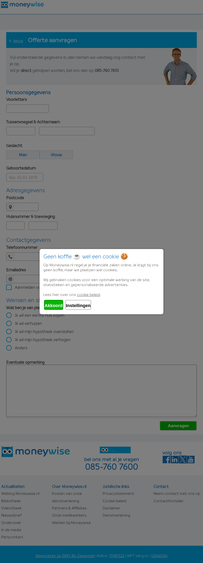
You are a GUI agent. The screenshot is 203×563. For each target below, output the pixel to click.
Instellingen (78, 305)
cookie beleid (88, 294)
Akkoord (54, 305)
